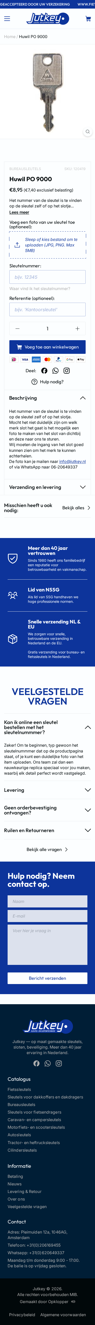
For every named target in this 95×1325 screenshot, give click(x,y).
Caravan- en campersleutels (34, 1119)
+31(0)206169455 (44, 1245)
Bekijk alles (73, 508)
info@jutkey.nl (72, 461)
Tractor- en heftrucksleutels (34, 1142)
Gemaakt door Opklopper (44, 1301)
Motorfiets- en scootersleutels (36, 1127)
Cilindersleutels (22, 1150)
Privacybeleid (22, 1314)
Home (9, 36)
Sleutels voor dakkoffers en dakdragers (45, 1096)
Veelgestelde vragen (27, 1206)
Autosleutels (19, 1134)
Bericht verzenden (47, 978)
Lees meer (19, 212)
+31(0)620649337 (47, 1252)
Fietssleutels (19, 1089)
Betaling (15, 1176)
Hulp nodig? (52, 382)
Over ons (16, 1199)
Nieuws (15, 1183)
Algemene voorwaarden (63, 1314)
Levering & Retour (25, 1191)
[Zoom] (87, 131)
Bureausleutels (25, 169)
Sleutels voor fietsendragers (34, 1112)
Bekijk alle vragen (44, 849)
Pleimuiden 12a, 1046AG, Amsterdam (37, 1234)
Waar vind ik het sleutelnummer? (39, 288)
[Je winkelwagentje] (88, 18)
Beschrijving (23, 398)
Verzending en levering (35, 487)
